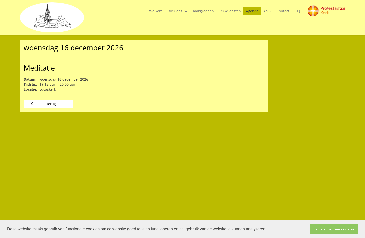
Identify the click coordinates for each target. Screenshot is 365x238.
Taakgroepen (203, 11)
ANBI (267, 11)
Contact (283, 11)
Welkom (155, 11)
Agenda (252, 11)
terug (51, 103)
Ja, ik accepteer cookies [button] (334, 229)
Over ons (174, 11)
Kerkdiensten (230, 11)
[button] (268, 229)
